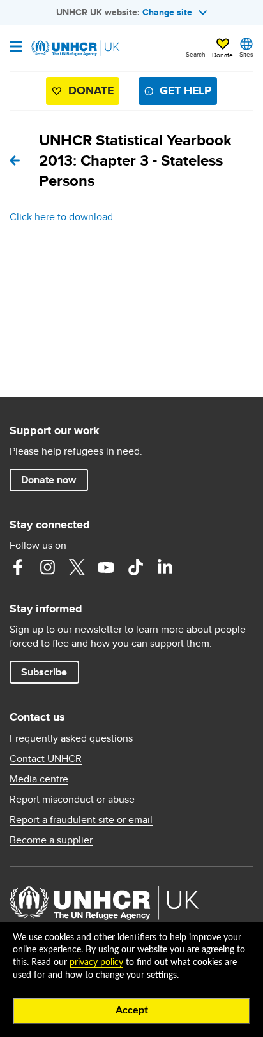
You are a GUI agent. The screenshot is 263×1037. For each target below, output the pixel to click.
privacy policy (96, 962)
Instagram (47, 567)
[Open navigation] (16, 47)
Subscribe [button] (44, 672)
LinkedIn (164, 567)
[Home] (74, 48)
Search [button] (196, 54)
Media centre (39, 779)
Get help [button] (185, 90)
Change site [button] (167, 12)
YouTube (106, 567)
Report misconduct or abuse (72, 800)
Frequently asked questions (71, 738)
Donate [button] (222, 54)
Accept (132, 1010)
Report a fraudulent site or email (81, 820)
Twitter (76, 567)
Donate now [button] (48, 479)
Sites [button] (246, 54)
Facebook (18, 567)
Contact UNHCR (46, 759)
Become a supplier (51, 840)
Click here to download (61, 216)
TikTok (135, 567)
